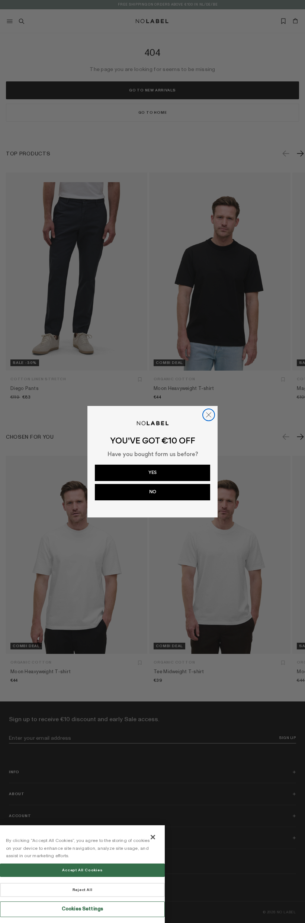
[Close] (153, 837)
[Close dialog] (209, 415)
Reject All (83, 890)
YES (152, 472)
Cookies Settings (82, 909)
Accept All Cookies (82, 870)
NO (152, 492)
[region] (82, 874)
